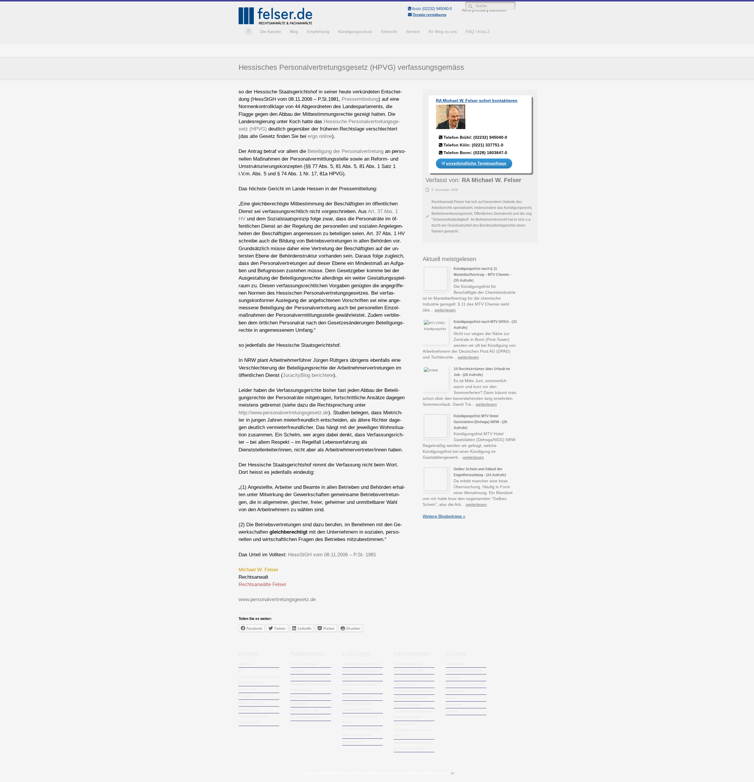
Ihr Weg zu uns (443, 31)
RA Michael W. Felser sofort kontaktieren (476, 100)
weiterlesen (445, 310)
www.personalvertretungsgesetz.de (277, 599)
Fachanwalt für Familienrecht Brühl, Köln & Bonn (413, 730)
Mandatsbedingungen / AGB (465, 684)
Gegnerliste (298, 703)
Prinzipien (245, 696)
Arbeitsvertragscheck (357, 697)
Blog (294, 31)
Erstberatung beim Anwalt (464, 670)
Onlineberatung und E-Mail (412, 691)
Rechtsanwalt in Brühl (409, 670)
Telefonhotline (455, 664)
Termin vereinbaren (429, 15)
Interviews (297, 670)
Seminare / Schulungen (410, 697)
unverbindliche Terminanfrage (476, 163)
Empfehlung (318, 31)
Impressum (454, 704)
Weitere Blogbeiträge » (444, 516)
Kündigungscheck (355, 677)
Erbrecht (389, 31)
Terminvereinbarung (408, 664)
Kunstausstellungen (408, 704)
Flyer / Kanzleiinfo (251, 703)
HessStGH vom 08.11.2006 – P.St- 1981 (332, 554)
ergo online (320, 136)
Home (247, 31)
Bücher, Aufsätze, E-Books (309, 677)
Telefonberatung (405, 684)
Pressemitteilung (360, 99)
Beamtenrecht (352, 741)
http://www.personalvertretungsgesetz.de (283, 412)
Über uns (245, 664)
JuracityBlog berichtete (308, 375)
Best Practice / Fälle (304, 710)
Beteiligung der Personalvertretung (345, 151)
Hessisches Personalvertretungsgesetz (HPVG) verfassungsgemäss (351, 67)
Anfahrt (451, 697)
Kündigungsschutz (355, 31)
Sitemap (451, 711)
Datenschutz (455, 691)
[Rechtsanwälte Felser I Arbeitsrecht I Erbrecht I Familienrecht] (275, 23)
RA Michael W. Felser (491, 180)
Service (413, 31)
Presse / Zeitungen (304, 664)
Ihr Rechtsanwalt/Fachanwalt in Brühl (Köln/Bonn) (259, 676)
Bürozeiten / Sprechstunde (413, 677)
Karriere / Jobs (249, 709)
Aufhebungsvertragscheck (361, 670)
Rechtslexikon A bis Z (305, 717)
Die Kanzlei (270, 31)
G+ (452, 773)
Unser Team (247, 689)
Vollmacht (452, 677)
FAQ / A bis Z (478, 31)
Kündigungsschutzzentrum (361, 664)
